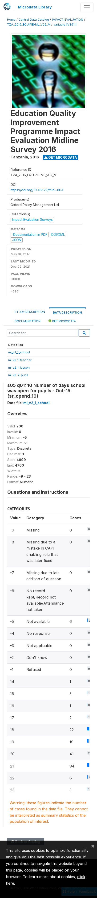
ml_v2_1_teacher (20, 360)
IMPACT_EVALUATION (67, 19)
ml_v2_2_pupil (18, 375)
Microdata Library (35, 7)
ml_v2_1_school (19, 352)
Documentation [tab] (27, 321)
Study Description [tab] (30, 312)
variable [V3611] (65, 24)
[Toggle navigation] (86, 7)
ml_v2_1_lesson (19, 367)
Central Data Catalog (34, 19)
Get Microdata (62, 157)
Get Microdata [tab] (63, 321)
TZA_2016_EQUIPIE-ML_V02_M (28, 24)
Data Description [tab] (67, 312)
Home (11, 19)
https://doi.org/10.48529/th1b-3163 (37, 190)
